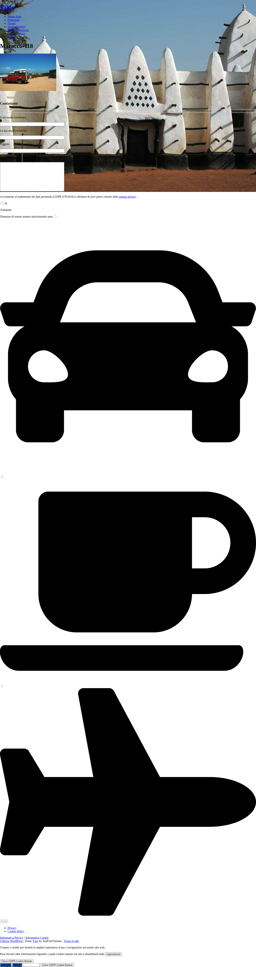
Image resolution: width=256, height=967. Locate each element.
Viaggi (11, 23)
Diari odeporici (16, 26)
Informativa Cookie (37, 937)
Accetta (5, 965)
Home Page (14, 16)
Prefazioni (13, 20)
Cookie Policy (15, 931)
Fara (35, 941)
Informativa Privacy (11, 937)
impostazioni (113, 954)
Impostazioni (31, 965)
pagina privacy (127, 196)
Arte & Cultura (16, 33)
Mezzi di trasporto (18, 30)
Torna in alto (71, 941)
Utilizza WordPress (11, 941)
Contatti (12, 36)
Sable (7, 7)
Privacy (11, 928)
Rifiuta (17, 965)
